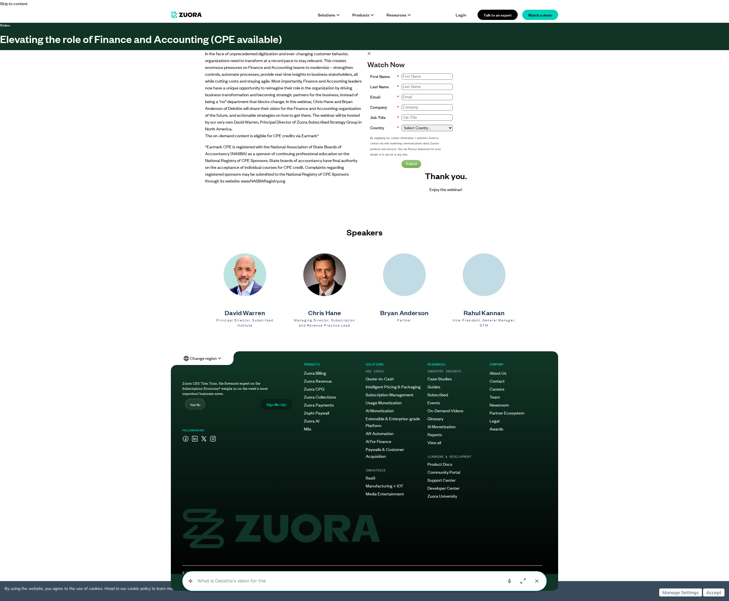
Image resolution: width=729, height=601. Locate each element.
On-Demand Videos (445, 410)
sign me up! (276, 404)
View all (434, 442)
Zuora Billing (315, 373)
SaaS (370, 478)
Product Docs (439, 464)
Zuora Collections (320, 397)
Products (360, 15)
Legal (494, 421)
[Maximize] (523, 581)
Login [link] (461, 15)
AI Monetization (380, 410)
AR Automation (380, 433)
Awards (496, 429)
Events (433, 402)
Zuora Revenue (318, 381)
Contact (497, 381)
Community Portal (443, 472)
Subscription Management (389, 394)
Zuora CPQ (314, 389)
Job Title (384, 118)
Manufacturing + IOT (384, 486)
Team (495, 397)
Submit (411, 164)
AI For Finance (378, 441)
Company (384, 107)
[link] (186, 14)
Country (384, 128)
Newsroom (499, 405)
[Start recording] (509, 581)
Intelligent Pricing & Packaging (393, 386)
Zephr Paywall (316, 413)
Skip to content (14, 3)
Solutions (326, 15)
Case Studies (439, 378)
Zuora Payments (319, 405)
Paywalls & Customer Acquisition (385, 452)
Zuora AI (311, 421)
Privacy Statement (419, 149)
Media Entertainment (385, 494)
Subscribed (437, 394)
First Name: (384, 77)
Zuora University (442, 496)
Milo (307, 429)
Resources (396, 15)
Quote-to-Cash (380, 378)
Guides (433, 386)
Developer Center (443, 488)
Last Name (384, 87)
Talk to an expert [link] (498, 15)
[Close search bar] (537, 581)
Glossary (435, 418)
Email (384, 97)
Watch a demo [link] (540, 15)
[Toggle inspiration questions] (190, 581)
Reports (434, 434)
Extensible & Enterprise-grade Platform (393, 421)
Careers (497, 389)
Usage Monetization (384, 402)
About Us (498, 373)
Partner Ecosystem (507, 413)
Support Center (441, 480)
